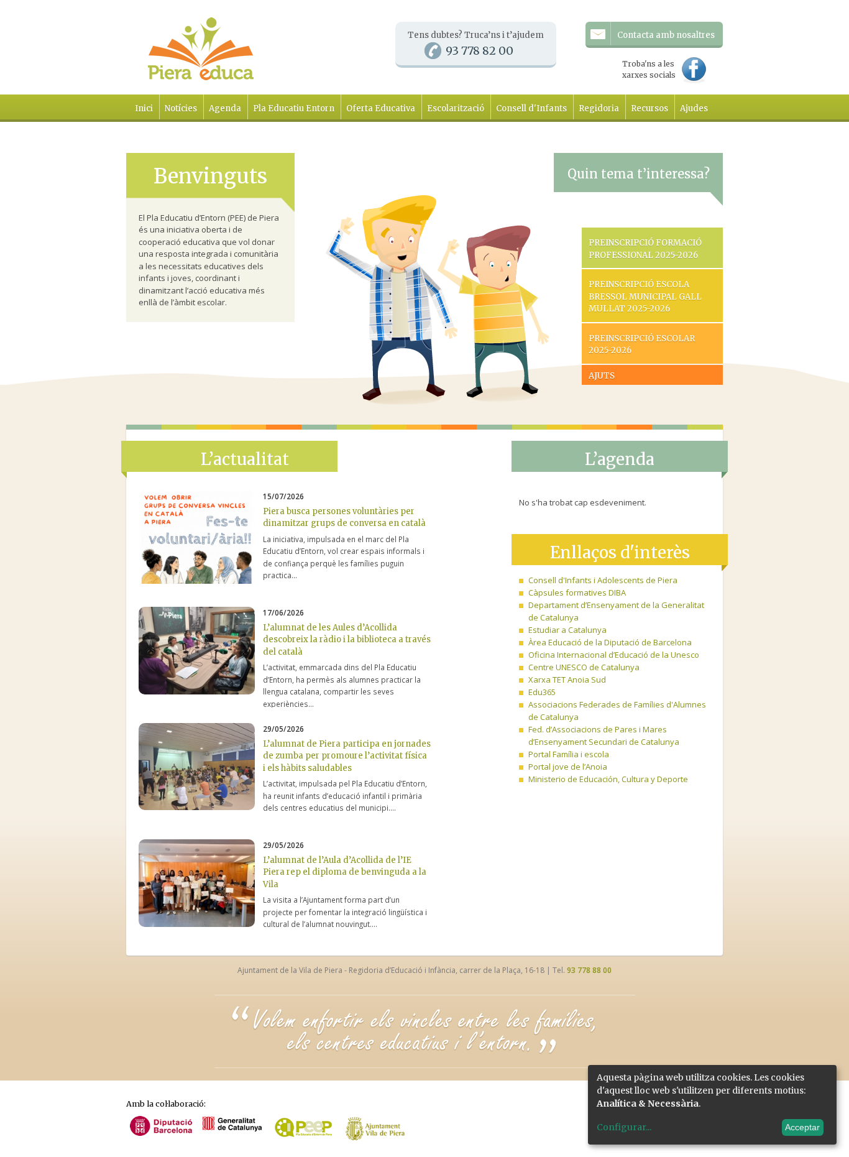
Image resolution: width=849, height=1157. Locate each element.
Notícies (181, 108)
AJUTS (602, 376)
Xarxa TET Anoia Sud (567, 679)
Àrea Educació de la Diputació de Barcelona (610, 642)
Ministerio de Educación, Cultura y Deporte (608, 779)
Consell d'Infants (531, 108)
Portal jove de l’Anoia (567, 766)
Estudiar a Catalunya (567, 629)
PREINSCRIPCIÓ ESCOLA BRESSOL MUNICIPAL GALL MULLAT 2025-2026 (645, 296)
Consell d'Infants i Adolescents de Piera (602, 580)
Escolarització (455, 108)
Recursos (649, 108)
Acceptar (802, 1127)
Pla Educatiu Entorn (293, 108)
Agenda (225, 108)
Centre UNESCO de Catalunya (584, 667)
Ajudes (694, 108)
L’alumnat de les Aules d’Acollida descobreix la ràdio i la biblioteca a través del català (347, 639)
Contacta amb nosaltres (666, 35)
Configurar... (624, 1127)
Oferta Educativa (380, 108)
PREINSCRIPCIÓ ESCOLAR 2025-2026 (642, 344)
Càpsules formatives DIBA (577, 592)
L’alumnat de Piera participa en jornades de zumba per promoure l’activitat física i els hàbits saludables (347, 756)
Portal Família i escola (568, 754)
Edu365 (542, 692)
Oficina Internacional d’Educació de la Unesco (613, 654)
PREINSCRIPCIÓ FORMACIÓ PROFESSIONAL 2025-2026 (645, 248)
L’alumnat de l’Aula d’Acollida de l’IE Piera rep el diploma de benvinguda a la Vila (344, 872)
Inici (144, 108)
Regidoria (599, 108)
